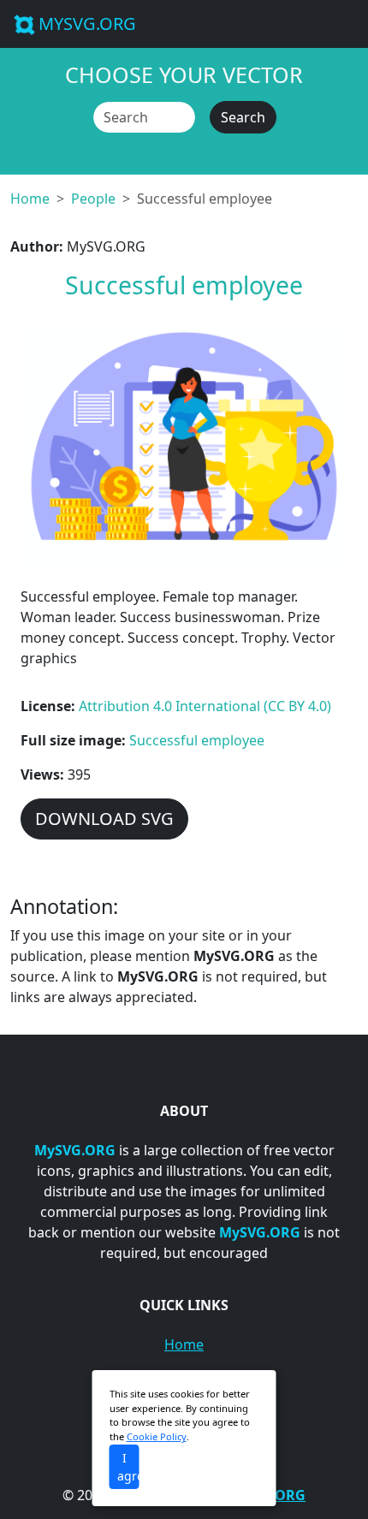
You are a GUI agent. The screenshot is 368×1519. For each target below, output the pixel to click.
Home (30, 198)
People (93, 198)
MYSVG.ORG (87, 23)
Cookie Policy (157, 1436)
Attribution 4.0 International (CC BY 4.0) (205, 706)
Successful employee (196, 740)
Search (243, 117)
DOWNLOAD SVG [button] (104, 818)
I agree (128, 1467)
